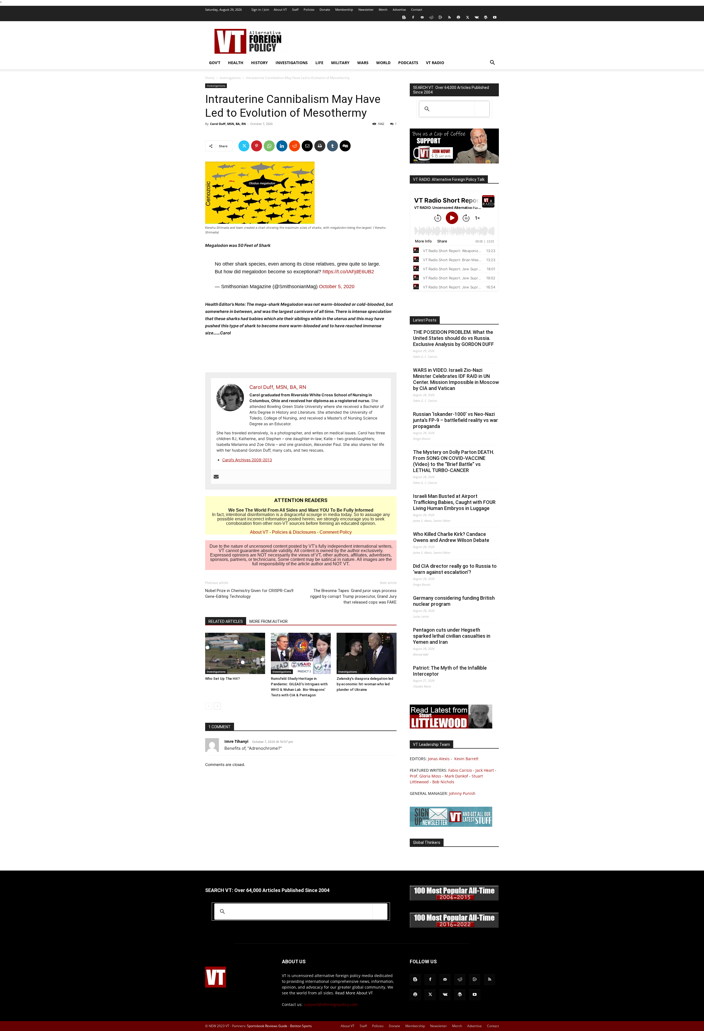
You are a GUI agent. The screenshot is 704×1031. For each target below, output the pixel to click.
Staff (295, 9)
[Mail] (422, 17)
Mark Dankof (456, 776)
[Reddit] (431, 17)
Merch (383, 9)
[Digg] (345, 145)
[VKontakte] (476, 17)
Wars (363, 62)
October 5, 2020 (336, 286)
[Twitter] (467, 17)
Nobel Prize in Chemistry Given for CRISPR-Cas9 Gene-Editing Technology (249, 593)
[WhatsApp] (269, 145)
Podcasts (408, 62)
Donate (325, 9)
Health (235, 62)
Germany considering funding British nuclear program (454, 601)
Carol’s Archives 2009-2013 (247, 459)
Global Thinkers (426, 842)
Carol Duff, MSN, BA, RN (228, 124)
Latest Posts (424, 320)
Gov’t (214, 62)
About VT (280, 9)
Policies (309, 9)
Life (319, 62)
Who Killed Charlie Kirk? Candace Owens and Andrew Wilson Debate (451, 537)
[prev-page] (208, 706)
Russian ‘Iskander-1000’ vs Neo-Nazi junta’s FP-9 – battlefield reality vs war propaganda (455, 420)
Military (340, 62)
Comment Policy (336, 532)
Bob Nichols (443, 781)
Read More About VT (354, 992)
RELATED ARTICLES (225, 621)
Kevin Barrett (466, 758)
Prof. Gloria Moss (425, 776)
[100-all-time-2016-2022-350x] (454, 926)
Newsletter (365, 9)
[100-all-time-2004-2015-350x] (454, 899)
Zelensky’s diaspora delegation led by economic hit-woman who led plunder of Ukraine (365, 684)
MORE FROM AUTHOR (268, 621)
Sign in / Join (260, 9)
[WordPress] (486, 17)
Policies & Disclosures (294, 532)
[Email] (307, 145)
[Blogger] (404, 17)
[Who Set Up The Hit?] (235, 653)
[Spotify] (458, 17)
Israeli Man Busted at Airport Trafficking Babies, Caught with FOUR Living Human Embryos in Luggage (454, 502)
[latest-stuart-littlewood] (451, 727)
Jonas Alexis (439, 758)
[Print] (319, 145)
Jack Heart (484, 770)
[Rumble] (440, 17)
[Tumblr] (332, 145)
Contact (416, 9)
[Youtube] (495, 17)
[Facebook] (413, 17)
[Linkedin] (281, 145)
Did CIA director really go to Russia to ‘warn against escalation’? (455, 569)
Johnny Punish (462, 793)
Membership (344, 9)
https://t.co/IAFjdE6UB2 (348, 271)
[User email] (216, 477)
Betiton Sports (301, 1026)
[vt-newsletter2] (451, 825)
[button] (492, 63)
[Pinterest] (256, 145)
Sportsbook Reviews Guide (267, 1026)
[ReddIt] (294, 145)
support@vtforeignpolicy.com (331, 1004)
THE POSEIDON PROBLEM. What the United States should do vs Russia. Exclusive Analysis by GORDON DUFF (453, 338)
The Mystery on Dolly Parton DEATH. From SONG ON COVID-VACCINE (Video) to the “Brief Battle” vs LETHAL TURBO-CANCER (453, 461)
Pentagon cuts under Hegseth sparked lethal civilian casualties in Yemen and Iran (451, 636)
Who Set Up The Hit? (222, 679)
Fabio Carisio (460, 770)
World (383, 62)
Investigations (292, 62)
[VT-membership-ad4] (454, 162)
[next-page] (217, 706)
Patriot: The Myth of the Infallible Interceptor (450, 671)
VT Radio (435, 62)
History (259, 62)
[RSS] (449, 17)
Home (210, 77)
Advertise (399, 9)
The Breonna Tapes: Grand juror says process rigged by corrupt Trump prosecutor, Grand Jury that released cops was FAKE (353, 596)
